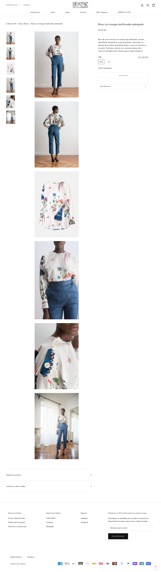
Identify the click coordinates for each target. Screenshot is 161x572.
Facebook (84, 522)
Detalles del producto (13, 475)
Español (26, 5)
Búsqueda (50, 526)
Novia (53, 12)
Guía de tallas (143, 57)
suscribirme (118, 536)
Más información (105, 86)
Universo (83, 12)
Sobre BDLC (51, 518)
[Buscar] (148, 5)
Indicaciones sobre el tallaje (15, 486)
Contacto (49, 522)
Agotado (123, 75)
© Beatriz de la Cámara (17, 564)
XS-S (101, 61)
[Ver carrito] (153, 5)
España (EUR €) (12, 5)
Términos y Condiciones (17, 526)
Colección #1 (11, 23)
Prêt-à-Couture (35, 12)
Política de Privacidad (16, 522)
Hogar (67, 12)
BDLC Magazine (102, 12)
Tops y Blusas (24, 23)
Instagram (84, 518)
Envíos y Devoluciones (16, 518)
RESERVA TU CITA (124, 12)
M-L (109, 61)
